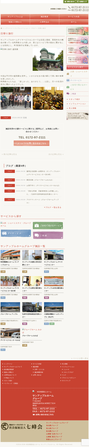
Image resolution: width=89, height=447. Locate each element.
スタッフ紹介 (74, 99)
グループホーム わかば (30, 335)
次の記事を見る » (56, 154)
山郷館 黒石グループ (54, 437)
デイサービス (76, 80)
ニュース (66, 369)
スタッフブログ (68, 372)
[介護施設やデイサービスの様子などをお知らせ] (77, 45)
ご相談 (73, 94)
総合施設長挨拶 (9, 369)
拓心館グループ (52, 428)
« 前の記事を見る (9, 154)
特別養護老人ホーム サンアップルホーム (40, 444)
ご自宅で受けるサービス (78, 87)
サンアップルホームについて (13, 367)
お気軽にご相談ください (69, 8)
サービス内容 (74, 17)
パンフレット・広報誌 (11, 383)
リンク (64, 375)
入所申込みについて (10, 375)
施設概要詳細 (39, 372)
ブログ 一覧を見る (53, 207)
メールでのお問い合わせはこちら (31, 143)
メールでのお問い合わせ (69, 1)
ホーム (74, 22)
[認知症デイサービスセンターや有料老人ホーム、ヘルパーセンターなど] (77, 64)
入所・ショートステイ (78, 74)
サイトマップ (66, 380)
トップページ (7, 28)
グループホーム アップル (9, 314)
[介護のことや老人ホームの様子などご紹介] (77, 120)
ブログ (33, 28)
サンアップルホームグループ (57, 423)
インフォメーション (21, 28)
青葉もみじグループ (53, 439)
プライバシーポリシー (69, 378)
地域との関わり (15, 22)
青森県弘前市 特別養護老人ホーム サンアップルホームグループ (20, 8)
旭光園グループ (52, 425)
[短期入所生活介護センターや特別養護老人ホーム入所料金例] (77, 54)
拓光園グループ (52, 431)
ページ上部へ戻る (80, 358)
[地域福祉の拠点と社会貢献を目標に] (77, 35)
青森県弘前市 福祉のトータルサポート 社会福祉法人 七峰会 (82, 1)
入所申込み (44, 22)
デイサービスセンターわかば (10, 340)
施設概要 (44, 17)
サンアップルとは (15, 17)
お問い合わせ (37, 375)
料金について (10, 378)
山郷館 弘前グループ (54, 434)
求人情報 (72, 108)
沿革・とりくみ (39, 369)
